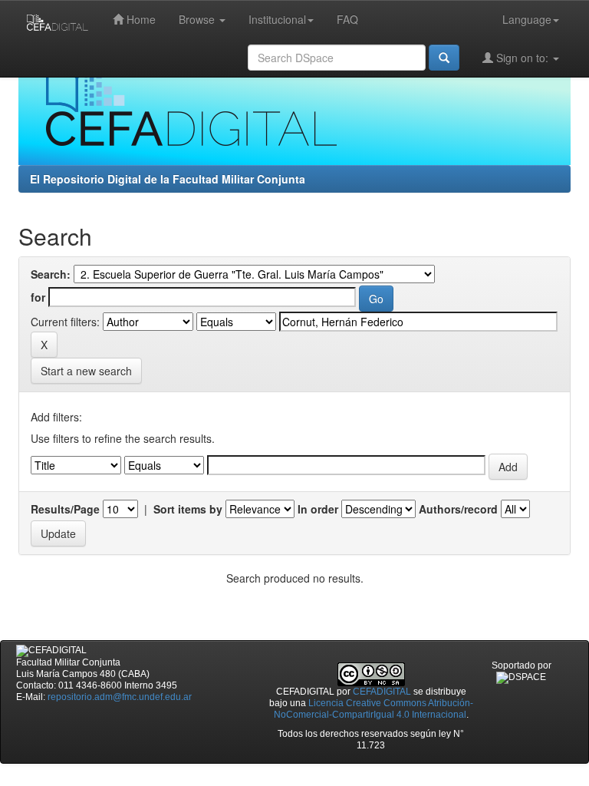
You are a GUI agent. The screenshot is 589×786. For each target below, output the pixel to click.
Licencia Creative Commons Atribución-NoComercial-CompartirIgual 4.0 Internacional (373, 709)
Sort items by (187, 509)
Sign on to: (522, 57)
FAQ (347, 19)
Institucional (277, 19)
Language (526, 19)
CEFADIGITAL (382, 691)
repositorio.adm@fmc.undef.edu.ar (120, 697)
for (38, 297)
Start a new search (86, 370)
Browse (198, 19)
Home (139, 19)
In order (318, 509)
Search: (51, 274)
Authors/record (458, 509)
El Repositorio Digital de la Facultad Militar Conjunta (167, 179)
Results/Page (65, 509)
